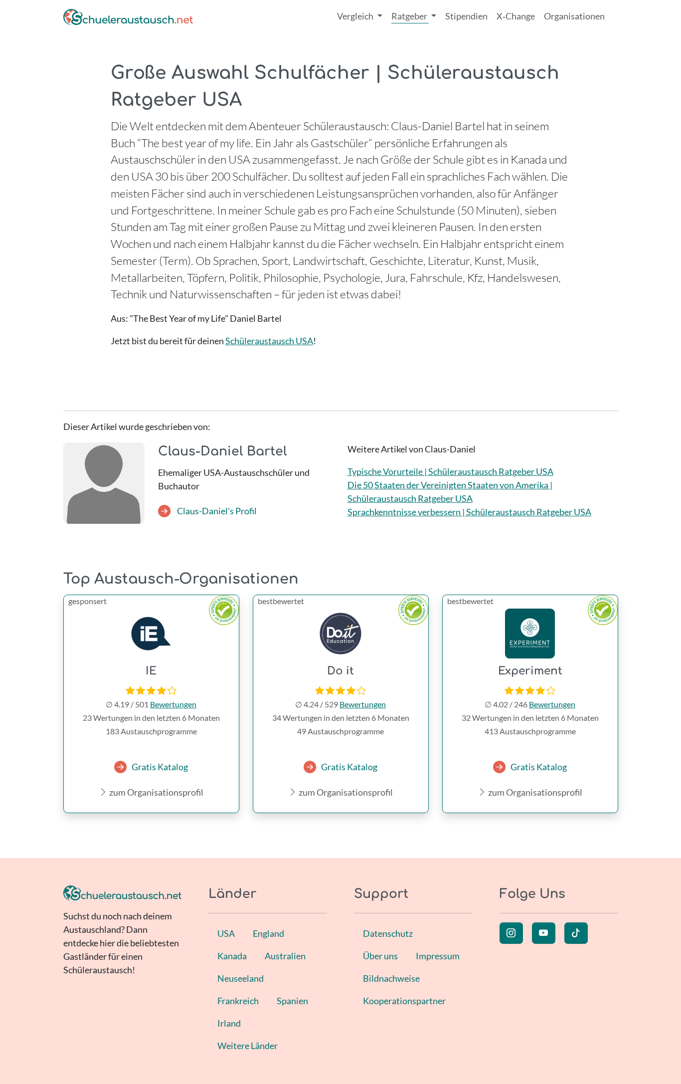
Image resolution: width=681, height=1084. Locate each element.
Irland (229, 1023)
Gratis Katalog (160, 766)
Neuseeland (240, 978)
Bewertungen (173, 704)
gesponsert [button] (87, 601)
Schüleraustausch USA (269, 340)
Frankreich (238, 1000)
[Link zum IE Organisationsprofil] (151, 633)
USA (226, 933)
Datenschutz (388, 933)
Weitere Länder (247, 1045)
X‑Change (516, 15)
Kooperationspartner (404, 1000)
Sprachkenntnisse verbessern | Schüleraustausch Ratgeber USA (469, 511)
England (268, 933)
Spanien (292, 1000)
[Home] (128, 16)
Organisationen (574, 15)
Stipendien (466, 15)
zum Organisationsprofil (155, 792)
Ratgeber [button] (410, 15)
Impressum (438, 955)
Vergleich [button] (356, 15)
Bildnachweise (391, 978)
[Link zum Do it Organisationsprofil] (341, 633)
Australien (285, 955)
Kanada (232, 955)
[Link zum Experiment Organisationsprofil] (530, 633)
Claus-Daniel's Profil (216, 510)
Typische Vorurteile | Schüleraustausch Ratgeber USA (450, 471)
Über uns (380, 955)
